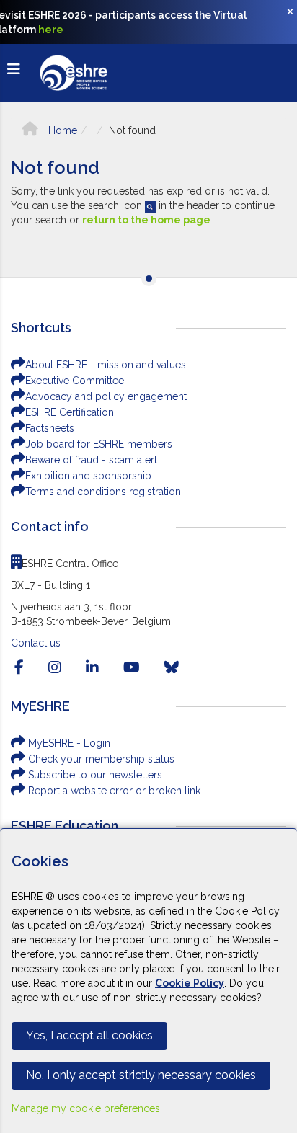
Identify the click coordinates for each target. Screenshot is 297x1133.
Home (61, 130)
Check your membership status (99, 759)
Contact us (36, 643)
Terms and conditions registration (103, 491)
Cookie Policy (189, 983)
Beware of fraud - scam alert (91, 460)
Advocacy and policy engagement (106, 396)
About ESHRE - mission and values (105, 364)
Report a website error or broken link (112, 790)
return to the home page (146, 220)
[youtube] (131, 667)
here (50, 29)
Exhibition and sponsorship (88, 475)
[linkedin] (92, 667)
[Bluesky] (171, 667)
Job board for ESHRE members (98, 444)
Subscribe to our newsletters (93, 775)
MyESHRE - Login (67, 743)
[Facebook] (19, 667)
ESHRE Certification (69, 412)
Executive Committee (74, 380)
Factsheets (49, 428)
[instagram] (54, 667)
